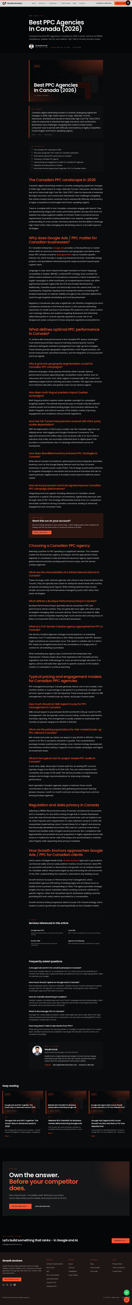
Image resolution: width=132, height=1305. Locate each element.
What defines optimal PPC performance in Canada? (53, 156)
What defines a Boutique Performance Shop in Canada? (62, 601)
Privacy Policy (117, 1264)
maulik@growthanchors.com (65, 1065)
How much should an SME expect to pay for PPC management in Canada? (58, 705)
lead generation (64, 254)
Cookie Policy (117, 1271)
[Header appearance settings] (128, 2)
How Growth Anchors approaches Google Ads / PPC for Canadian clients (60, 168)
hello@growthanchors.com (12, 1244)
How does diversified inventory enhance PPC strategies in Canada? (63, 455)
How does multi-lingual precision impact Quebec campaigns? (58, 394)
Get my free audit (19, 1206)
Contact (82, 3)
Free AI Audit (121, 3)
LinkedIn (48, 1065)
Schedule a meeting (103, 3)
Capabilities (72, 1271)
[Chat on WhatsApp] (127, 1292)
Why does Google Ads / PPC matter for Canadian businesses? (56, 153)
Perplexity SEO (52, 1286)
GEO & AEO (50, 1268)
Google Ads (58, 248)
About (34, 3)
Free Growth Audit (12, 1279)
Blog (74, 3)
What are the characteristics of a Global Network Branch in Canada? (64, 574)
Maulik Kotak (42, 46)
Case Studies (65, 3)
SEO (48, 1271)
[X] (7, 1285)
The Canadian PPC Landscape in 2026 (47, 150)
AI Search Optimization (55, 1264)
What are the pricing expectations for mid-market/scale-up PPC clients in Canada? (65, 731)
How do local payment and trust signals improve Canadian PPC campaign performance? (65, 487)
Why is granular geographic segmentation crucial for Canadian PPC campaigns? (61, 365)
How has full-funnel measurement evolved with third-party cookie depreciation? (65, 423)
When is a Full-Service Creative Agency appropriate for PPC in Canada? (66, 628)
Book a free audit (41, 532)
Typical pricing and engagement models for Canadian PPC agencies (58, 162)
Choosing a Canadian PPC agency (46, 159)
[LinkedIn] (3, 1285)
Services (42, 3)
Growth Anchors (70, 860)
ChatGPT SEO (51, 1283)
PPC (42, 15)
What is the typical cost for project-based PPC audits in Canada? (62, 760)
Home (30, 15)
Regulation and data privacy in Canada (48, 165)
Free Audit (94, 1271)
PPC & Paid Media (53, 1275)
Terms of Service (119, 1268)
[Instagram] (11, 1285)
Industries (52, 3)
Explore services (42, 1206)
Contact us (119, 1241)
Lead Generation (52, 1279)
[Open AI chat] (127, 1300)
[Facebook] (15, 1285)
